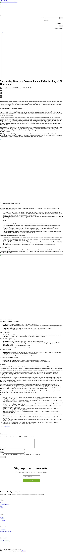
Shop (3, 8)
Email (2, 451)
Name (2, 449)
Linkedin (2, 518)
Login (3, 13)
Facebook (2, 520)
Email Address (42, 17)
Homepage (4, 4)
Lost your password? (58, 28)
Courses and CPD (5, 7)
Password (46, 20)
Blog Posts (7, 426)
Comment (3, 448)
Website (2, 452)
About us (3, 6)
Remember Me (59, 23)
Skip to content (3, 0)
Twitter (1, 517)
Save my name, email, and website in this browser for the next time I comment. (21, 454)
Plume (24, 551)
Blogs (3, 10)
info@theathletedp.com (5, 531)
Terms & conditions (5, 540)
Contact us (3, 11)
